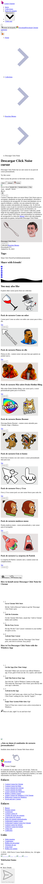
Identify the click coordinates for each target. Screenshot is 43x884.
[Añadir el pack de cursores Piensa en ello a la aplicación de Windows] (7, 361)
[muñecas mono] (19, 517)
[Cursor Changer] (2, 3)
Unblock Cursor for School (14, 827)
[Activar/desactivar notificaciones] (2, 32)
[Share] (2, 193)
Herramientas (10, 13)
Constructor (9, 812)
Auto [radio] (3, 183)
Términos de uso (10, 845)
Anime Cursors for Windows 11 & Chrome (19, 795)
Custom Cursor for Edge (13, 786)
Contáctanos (9, 841)
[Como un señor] (19, 311)
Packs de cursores (11, 11)
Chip (30, 187)
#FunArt (7, 740)
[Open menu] (2, 25)
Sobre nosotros (10, 839)
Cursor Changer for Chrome (14, 788)
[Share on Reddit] (21, 277)
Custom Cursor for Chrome (14, 784)
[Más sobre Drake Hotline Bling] (19, 380)
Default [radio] (10, 183)
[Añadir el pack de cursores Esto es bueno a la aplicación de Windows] (7, 465)
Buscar (7, 808)
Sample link (13, 187)
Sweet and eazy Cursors (13, 799)
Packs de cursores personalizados (16, 819)
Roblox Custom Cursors (13, 793)
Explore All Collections (8, 729)
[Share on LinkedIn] (21, 273)
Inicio (7, 7)
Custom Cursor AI (11, 813)
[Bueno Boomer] (19, 415)
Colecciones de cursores (13, 817)
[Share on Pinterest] (21, 271)
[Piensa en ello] (19, 346)
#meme (23, 740)
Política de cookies (11, 849)
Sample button (22, 187)
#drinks (12, 740)
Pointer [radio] (18, 183)
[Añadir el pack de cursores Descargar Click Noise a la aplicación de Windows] (7, 195)
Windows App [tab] (17, 577)
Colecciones (9, 9)
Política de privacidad (12, 843)
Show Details (7, 867)
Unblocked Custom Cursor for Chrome (18, 823)
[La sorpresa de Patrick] (19, 552)
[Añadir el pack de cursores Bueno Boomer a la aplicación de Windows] (7, 431)
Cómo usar (8, 21)
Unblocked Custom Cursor (14, 821)
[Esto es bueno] (19, 450)
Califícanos (8, 830)
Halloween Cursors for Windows (16, 797)
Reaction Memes (13, 245)
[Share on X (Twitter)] (21, 269)
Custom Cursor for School (13, 825)
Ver (2, 325)
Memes (22, 216)
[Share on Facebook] (21, 267)
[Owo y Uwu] (19, 484)
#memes (18, 740)
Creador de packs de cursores (14, 815)
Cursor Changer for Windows (15, 791)
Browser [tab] (6, 577)
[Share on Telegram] (21, 275)
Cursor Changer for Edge (13, 790)
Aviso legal (8, 847)
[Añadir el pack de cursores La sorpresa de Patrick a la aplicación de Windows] (7, 567)
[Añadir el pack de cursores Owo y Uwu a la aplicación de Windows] (7, 498)
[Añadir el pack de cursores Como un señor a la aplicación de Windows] (7, 327)
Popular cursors (10, 810)
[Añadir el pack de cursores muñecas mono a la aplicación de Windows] (7, 533)
